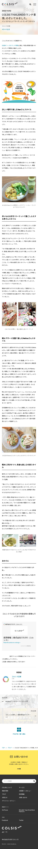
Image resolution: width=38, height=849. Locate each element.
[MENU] (34, 4)
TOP (3, 748)
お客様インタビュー (25, 791)
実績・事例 (5, 791)
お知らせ (4, 797)
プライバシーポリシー (9, 801)
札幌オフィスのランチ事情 (10, 45)
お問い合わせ (23, 797)
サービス (21, 787)
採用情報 (21, 794)
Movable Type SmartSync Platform (27, 810)
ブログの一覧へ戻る (19, 734)
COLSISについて (7, 787)
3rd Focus (5, 810)
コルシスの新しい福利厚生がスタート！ (20, 714)
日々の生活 (6, 29)
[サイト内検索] (30, 4)
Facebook (5, 820)
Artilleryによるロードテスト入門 (15, 699)
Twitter (21, 820)
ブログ (10, 748)
